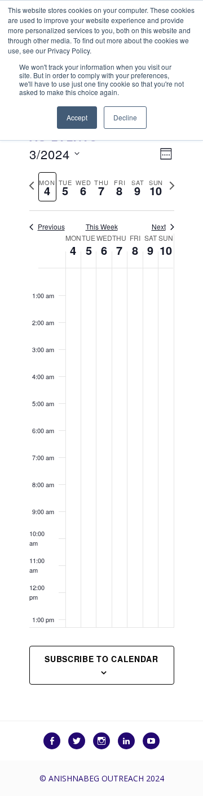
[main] (101, 413)
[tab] (47, 187)
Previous (51, 226)
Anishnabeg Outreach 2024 (106, 778)
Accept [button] (77, 117)
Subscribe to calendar (101, 658)
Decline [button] (125, 117)
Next (159, 226)
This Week (102, 226)
